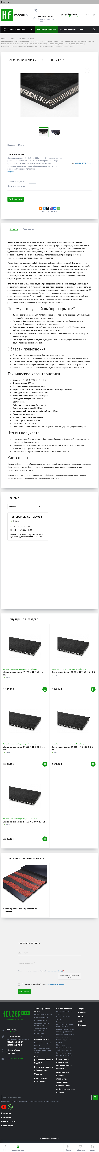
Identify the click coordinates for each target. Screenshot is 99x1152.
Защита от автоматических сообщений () (41, 971)
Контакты (6, 1117)
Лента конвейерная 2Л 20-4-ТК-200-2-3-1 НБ (73, 672)
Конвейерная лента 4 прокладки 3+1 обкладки (20, 669)
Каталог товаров (17, 29)
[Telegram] (44, 208)
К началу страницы (48, 1138)
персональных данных (55, 984)
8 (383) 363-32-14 (14, 1042)
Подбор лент (6, 2)
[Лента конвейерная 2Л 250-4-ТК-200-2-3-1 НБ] (74, 721)
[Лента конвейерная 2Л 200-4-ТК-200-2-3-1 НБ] (25, 646)
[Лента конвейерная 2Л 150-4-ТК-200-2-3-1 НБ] (25, 721)
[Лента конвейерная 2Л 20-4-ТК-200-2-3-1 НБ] (74, 646)
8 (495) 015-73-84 (14, 1045)
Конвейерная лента (46, 29)
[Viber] (51, 208)
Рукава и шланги (68, 29)
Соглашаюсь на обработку (43, 984)
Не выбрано (11, 1032)
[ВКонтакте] (54, 208)
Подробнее (12, 172)
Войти (67, 16)
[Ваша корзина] (93, 15)
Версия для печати (83, 163)
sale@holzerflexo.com (14, 1058)
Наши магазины (8, 1121)
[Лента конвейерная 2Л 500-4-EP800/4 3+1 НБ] (25, 795)
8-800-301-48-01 (46, 16)
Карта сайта (7, 1125)
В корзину (17, 199)
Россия (17, 14)
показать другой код (54, 971)
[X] (47, 208)
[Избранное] (87, 15)
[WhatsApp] (58, 208)
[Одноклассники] (40, 208)
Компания (6, 1113)
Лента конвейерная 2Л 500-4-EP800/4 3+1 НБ (25, 821)
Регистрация (74, 16)
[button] (36, 10)
